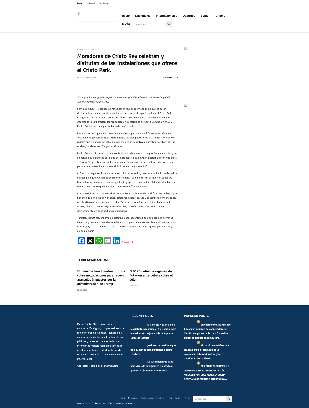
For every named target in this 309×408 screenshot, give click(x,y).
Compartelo (127, 242)
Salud (205, 15)
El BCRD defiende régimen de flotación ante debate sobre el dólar (151, 275)
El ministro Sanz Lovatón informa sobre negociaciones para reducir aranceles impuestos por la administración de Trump (101, 277)
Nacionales (142, 15)
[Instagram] (231, 3)
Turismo (219, 15)
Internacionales (166, 15)
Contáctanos (104, 3)
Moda (126, 23)
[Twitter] (87, 374)
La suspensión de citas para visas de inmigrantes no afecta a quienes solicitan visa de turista (152, 366)
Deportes (189, 15)
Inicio (79, 3)
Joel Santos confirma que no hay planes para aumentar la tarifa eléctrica (153, 350)
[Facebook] (80, 374)
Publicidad (90, 3)
